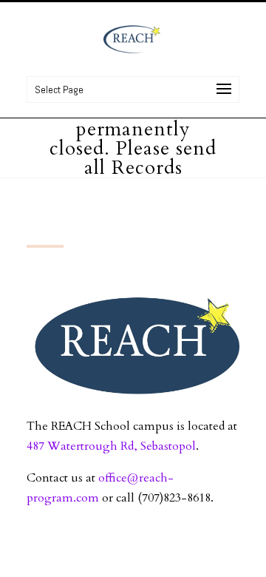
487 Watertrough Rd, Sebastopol (111, 446)
